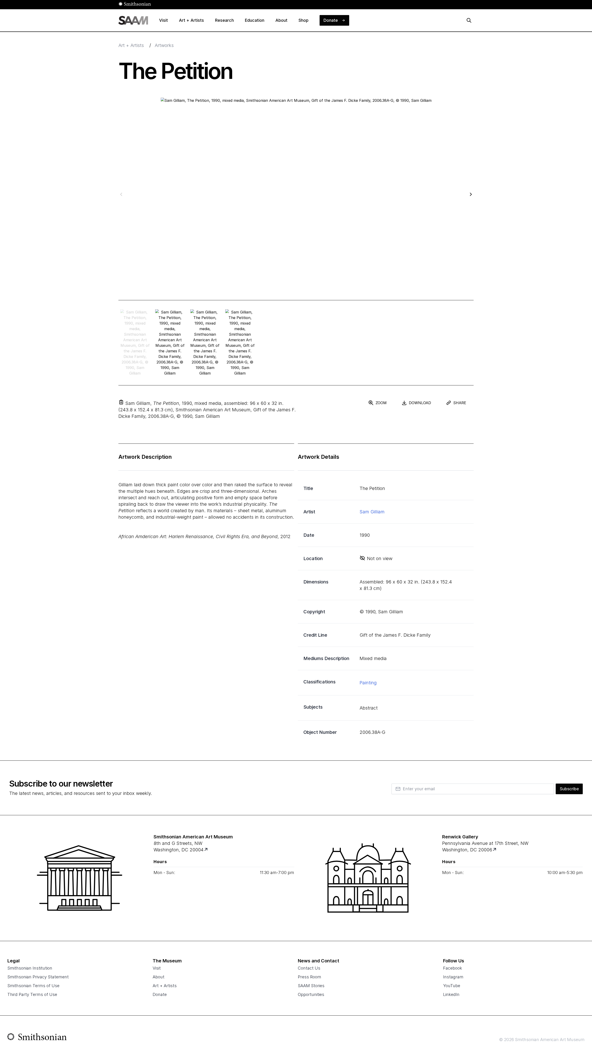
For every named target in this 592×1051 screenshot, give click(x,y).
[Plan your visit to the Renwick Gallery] (368, 878)
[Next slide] (471, 194)
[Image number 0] (135, 342)
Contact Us (309, 968)
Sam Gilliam (372, 512)
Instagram (453, 976)
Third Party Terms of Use (32, 994)
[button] (121, 402)
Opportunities (311, 994)
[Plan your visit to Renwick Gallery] (495, 850)
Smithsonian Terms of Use (33, 985)
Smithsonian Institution (29, 968)
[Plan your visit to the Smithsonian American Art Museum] (79, 878)
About (158, 976)
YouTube (451, 985)
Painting (368, 682)
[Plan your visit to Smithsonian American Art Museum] (206, 850)
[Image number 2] (205, 342)
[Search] (469, 20)
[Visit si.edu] (37, 1038)
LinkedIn (451, 994)
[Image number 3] (240, 342)
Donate (160, 994)
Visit (157, 968)
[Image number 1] (170, 342)
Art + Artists (131, 45)
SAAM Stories (311, 985)
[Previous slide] (121, 194)
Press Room (309, 976)
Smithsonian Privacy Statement (38, 976)
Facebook (452, 968)
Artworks (164, 45)
